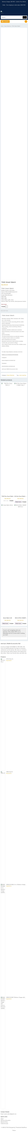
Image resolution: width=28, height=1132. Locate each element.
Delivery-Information (5, 1120)
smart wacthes (22, 375)
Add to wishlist (6, 306)
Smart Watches (7, 26)
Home (2, 26)
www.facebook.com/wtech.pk (8, 366)
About (2, 1118)
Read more (18, 501)
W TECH (7, 1127)
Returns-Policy (4, 1122)
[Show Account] (24, 13)
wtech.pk (4, 369)
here (21, 351)
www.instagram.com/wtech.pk (8, 360)
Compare (3, 306)
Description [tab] (4, 310)
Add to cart (6, 500)
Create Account (4, 1123)
